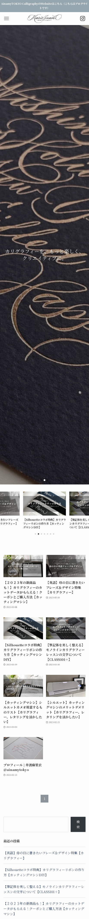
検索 (78, 824)
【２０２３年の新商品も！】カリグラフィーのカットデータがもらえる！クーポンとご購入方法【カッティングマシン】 (43, 908)
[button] (41, 480)
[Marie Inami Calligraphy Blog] (44, 18)
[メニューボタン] (6, 18)
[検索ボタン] (82, 18)
